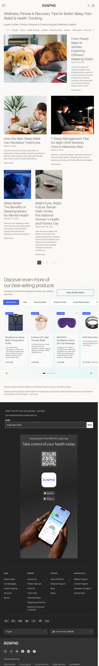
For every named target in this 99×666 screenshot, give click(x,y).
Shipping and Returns (36, 602)
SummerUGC (79, 593)
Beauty (7, 598)
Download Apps (34, 598)
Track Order (32, 593)
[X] (11, 651)
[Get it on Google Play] (49, 499)
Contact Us (32, 579)
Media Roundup (56, 30)
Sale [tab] (25, 302)
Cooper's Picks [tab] (59, 302)
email (7, 420)
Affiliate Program (81, 579)
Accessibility (74, 664)
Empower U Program (82, 588)
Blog (53, 588)
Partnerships (77, 30)
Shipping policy (59, 664)
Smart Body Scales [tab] (81, 302)
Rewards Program (58, 584)
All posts (15, 30)
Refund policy (10, 664)
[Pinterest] (28, 651)
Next (90, 425)
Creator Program (81, 584)
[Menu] (4, 5)
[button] (7, 373)
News (53, 593)
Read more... (76, 90)
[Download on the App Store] (49, 493)
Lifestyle (44, 30)
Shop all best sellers (75, 293)
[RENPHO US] (49, 5)
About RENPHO (57, 579)
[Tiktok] (34, 651)
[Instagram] (5, 651)
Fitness (22, 30)
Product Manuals (34, 584)
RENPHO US (15, 659)
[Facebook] (22, 651)
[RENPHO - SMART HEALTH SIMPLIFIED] (49, 645)
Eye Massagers (10, 584)
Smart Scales (9, 579)
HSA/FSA (31, 588)
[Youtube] (16, 651)
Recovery (87, 30)
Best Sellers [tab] (11, 302)
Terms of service (42, 664)
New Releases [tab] (40, 302)
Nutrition (67, 30)
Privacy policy (25, 664)
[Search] (89, 5)
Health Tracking (33, 30)
